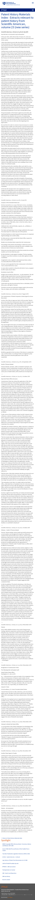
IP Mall (4, 10)
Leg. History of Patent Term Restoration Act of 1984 (14, 860)
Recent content (6, 879)
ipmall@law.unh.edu (5, 896)
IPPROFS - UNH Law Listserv (9, 866)
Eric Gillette (10, 897)
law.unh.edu (28, 894)
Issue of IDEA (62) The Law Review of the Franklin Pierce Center (15, 849)
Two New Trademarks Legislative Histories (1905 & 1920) (16, 853)
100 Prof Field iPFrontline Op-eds (10, 863)
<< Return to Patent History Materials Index (11, 838)
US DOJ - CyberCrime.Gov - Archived (11, 857)
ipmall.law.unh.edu (20, 894)
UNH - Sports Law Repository (9, 873)
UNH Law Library (6, 876)
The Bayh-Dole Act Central (8, 870)
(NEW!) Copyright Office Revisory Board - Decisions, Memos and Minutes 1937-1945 (16, 844)
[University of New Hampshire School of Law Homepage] (17, 4)
